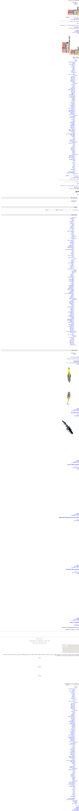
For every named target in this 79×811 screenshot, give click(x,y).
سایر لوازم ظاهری (71, 142)
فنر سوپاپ (73, 90)
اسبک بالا (73, 97)
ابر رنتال (72, 266)
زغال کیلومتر (72, 127)
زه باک (73, 68)
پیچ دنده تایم (73, 102)
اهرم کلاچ (73, 99)
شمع (74, 168)
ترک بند (73, 144)
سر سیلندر (73, 84)
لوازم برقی (74, 271)
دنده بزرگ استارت (71, 108)
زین (74, 73)
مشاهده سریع (76, 409)
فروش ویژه (74, 200)
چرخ (74, 143)
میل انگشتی (72, 93)
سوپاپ (73, 85)
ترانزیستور (73, 121)
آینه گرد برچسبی (71, 262)
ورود (78, 23)
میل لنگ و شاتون (72, 94)
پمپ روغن (73, 101)
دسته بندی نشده (73, 344)
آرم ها (74, 62)
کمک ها (73, 151)
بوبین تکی (73, 119)
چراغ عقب (73, 149)
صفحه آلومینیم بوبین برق (70, 133)
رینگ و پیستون (72, 112)
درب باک (72, 226)
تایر (74, 161)
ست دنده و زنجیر (72, 155)
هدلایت (73, 82)
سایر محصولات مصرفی (70, 172)
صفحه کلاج (73, 169)
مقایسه (75, 802)
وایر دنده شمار (72, 140)
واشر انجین (73, 95)
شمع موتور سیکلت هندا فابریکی (72, 569)
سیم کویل (73, 131)
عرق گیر (73, 70)
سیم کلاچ (73, 87)
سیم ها (73, 167)
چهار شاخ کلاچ (71, 324)
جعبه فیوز (73, 123)
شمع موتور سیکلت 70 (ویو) (73, 464)
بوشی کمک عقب (72, 159)
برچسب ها (72, 265)
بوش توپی (73, 158)
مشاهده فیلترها (76, 360)
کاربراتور (73, 162)
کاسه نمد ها (74, 270)
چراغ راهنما (72, 221)
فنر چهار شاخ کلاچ (71, 89)
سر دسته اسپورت (71, 61)
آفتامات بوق (72, 116)
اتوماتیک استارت (72, 117)
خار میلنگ (72, 303)
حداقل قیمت (75, 209)
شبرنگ (73, 69)
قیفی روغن (73, 91)
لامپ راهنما (73, 77)
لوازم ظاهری (73, 217)
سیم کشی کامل (72, 130)
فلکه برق (73, 135)
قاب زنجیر (73, 150)
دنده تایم (73, 109)
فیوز (74, 137)
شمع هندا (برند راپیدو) (74, 622)
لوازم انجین (74, 299)
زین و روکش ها (73, 332)
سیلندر (73, 86)
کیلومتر (73, 152)
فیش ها (73, 136)
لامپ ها (74, 336)
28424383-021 (68, 629)
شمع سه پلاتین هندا (75, 412)
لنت (74, 170)
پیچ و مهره (74, 335)
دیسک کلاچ (73, 113)
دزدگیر (72, 264)
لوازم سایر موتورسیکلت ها (71, 331)
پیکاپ (74, 120)
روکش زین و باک (72, 74)
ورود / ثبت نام (74, 803)
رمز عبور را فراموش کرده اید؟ (73, 25)
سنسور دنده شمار (71, 129)
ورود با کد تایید (76, 27)
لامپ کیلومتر (72, 80)
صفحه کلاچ (73, 88)
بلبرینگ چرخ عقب (71, 157)
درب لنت (72, 222)
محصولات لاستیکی (71, 171)
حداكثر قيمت (60, 209)
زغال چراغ (73, 126)
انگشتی (73, 98)
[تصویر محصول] (68, 407)
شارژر (73, 132)
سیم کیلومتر (71, 245)
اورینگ (73, 100)
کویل (74, 138)
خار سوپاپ (72, 313)
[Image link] (76, 664)
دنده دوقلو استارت (71, 110)
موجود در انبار (73, 201)
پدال (73, 229)
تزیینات (74, 258)
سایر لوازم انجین (72, 114)
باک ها (75, 269)
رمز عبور (77, 181)
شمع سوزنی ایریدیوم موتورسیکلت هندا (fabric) (69, 517)
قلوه (73, 224)
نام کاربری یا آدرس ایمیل (74, 21)
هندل (73, 219)
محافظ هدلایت (72, 139)
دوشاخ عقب (71, 227)
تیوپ (74, 163)
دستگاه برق (73, 124)
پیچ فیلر (73, 103)
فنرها (74, 160)
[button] (75, 467)
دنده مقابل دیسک (72, 111)
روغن (74, 165)
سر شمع (73, 128)
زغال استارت (72, 125)
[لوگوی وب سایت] (73, 16)
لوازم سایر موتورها (72, 298)
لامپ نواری (73, 81)
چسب (74, 164)
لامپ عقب (73, 79)
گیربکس (73, 92)
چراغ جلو (72, 233)
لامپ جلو (73, 76)
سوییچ (74, 166)
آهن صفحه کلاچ (72, 96)
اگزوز (73, 234)
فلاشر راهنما (72, 134)
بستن (78, 194)
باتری (74, 118)
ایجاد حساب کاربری (73, 19)
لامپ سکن (73, 78)
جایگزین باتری (72, 122)
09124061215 (73, 629)
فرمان (73, 153)
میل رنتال (73, 71)
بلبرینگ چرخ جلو (72, 156)
